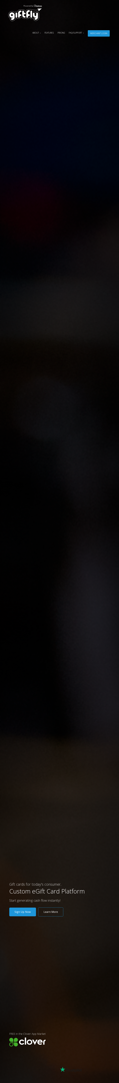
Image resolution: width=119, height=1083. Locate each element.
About (35, 32)
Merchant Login (98, 33)
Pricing (61, 32)
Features (49, 32)
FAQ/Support (76, 32)
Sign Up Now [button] (23, 912)
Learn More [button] (51, 912)
